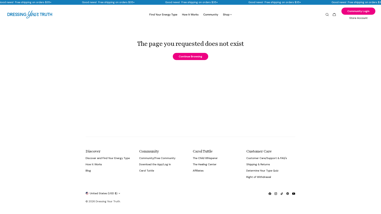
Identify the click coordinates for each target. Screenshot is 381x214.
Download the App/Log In (155, 164)
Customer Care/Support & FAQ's (266, 158)
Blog (88, 170)
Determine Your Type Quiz (262, 170)
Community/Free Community (157, 158)
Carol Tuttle (146, 170)
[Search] (327, 15)
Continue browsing (190, 56)
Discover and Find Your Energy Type (108, 158)
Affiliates (198, 170)
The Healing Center (205, 164)
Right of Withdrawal (258, 177)
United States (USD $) (103, 193)
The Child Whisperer (205, 158)
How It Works (94, 164)
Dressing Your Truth (108, 201)
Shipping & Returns (258, 164)
